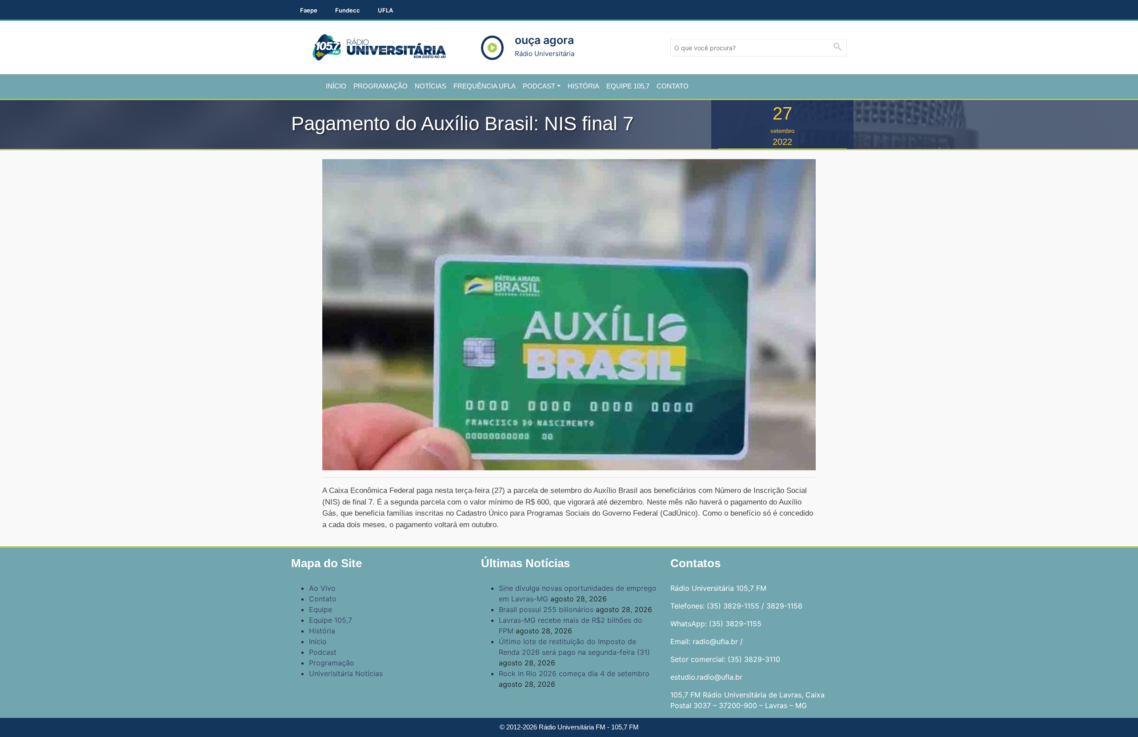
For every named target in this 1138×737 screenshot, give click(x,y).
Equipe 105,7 (627, 86)
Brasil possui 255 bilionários (546, 609)
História (583, 86)
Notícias (430, 86)
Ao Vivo (322, 588)
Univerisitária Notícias (346, 673)
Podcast (539, 86)
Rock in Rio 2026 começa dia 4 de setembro (574, 673)
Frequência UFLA (484, 86)
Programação (380, 86)
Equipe (320, 609)
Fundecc (347, 10)
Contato (673, 86)
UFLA (385, 10)
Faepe (308, 10)
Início (336, 86)
